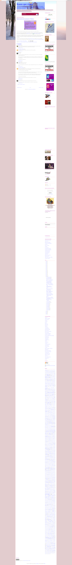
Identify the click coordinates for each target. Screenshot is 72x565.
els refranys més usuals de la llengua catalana (50, 430)
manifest (48, 474)
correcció (49, 414)
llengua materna (47, 469)
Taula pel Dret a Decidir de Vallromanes (51, 534)
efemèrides (52, 426)
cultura (50, 416)
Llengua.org (51, 469)
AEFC (54, 375)
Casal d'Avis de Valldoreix (48, 401)
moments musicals (52, 482)
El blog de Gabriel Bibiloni (48, 333)
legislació (54, 467)
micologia (46, 480)
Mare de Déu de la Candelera (49, 476)
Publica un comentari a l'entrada (21, 84)
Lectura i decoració (47, 346)
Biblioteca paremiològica (47, 242)
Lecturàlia (49, 467)
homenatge (48, 449)
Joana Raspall (53, 458)
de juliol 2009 (47, 304)
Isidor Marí (54, 454)
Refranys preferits (51, 521)
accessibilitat (54, 373)
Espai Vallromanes (47, 337)
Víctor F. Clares (52, 547)
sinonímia (46, 530)
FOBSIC (46, 442)
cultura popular (53, 416)
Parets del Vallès (46, 498)
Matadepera (50, 478)
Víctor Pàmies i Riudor (21, 67)
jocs (50, 459)
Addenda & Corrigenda (47, 318)
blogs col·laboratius (50, 395)
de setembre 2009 (48, 302)
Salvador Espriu (53, 526)
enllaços (46, 433)
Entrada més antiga (41, 87)
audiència (50, 385)
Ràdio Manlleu (47, 515)
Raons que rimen (25, 4)
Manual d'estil (52, 474)
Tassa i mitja (46, 534)
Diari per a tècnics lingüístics (48, 331)
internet (47, 454)
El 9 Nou (46, 427)
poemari (48, 504)
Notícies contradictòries (47, 488)
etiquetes (46, 437)
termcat (53, 536)
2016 (46, 269)
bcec (45, 390)
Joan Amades (46, 456)
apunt (46, 380)
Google (50, 447)
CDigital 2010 (48, 403)
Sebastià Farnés (28, 33)
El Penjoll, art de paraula (47, 334)
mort (49, 484)
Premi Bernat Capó (47, 506)
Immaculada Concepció (49, 452)
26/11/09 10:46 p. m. (20, 66)
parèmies (53, 492)
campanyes (46, 399)
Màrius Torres (47, 478)
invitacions (50, 454)
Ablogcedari (51, 373)
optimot (48, 491)
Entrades (47, 184)
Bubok (47, 397)
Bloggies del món (49, 394)
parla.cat (49, 498)
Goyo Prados (54, 448)
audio (53, 385)
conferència (46, 411)
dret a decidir (50, 424)
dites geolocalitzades (51, 422)
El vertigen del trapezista (50, 429)
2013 (46, 272)
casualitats (52, 401)
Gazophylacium (47, 446)
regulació (51, 522)
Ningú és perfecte (49, 487)
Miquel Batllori (53, 480)
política (46, 505)
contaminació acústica (47, 413)
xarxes (52, 551)
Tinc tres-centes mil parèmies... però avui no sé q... (49, 289)
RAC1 (52, 513)
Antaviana (46, 320)
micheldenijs (37, 563)
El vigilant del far (47, 336)
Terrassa (49, 537)
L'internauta (50, 463)
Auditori (50, 386)
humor (48, 450)
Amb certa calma (47, 319)
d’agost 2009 (47, 303)
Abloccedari (49, 373)
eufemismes (49, 437)
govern (51, 448)
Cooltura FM (46, 414)
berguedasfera (52, 390)
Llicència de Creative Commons (26, 560)
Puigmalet (19, 61)
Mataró (52, 478)
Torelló (52, 538)
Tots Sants (51, 539)
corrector (51, 414)
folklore (51, 442)
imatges (45, 452)
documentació (46, 424)
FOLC (49, 442)
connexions (46, 412)
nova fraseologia (52, 488)
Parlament (54, 498)
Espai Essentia (47, 435)
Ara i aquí (53, 380)
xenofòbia (54, 552)
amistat (51, 377)
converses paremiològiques (52, 413)
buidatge (52, 397)
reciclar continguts (50, 517)
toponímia (46, 538)
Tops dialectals (49, 538)
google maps (46, 448)
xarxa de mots (49, 551)
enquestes (49, 433)
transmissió (46, 541)
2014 (46, 271)
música (53, 485)
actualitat (47, 374)
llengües (54, 469)
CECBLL (51, 403)
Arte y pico (46, 381)
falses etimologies (49, 439)
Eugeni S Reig (52, 437)
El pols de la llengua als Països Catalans (49, 335)
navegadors (46, 486)
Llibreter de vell (52, 470)
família (51, 439)
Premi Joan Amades (49, 507)
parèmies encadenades (47, 493)
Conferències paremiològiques (48, 243)
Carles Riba (46, 400)
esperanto (54, 435)
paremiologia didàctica (47, 496)
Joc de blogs (46, 459)
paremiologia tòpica (47, 497)
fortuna (52, 443)
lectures (51, 467)
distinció (47, 422)
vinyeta (45, 549)
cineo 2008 (50, 407)
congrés (53, 411)
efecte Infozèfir (49, 426)
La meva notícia (53, 465)
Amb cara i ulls (47, 377)
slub (48, 530)
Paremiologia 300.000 (48, 290)
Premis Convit (46, 508)
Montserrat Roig (46, 484)
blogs (45, 395)
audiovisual (46, 386)
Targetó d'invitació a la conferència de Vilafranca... (49, 286)
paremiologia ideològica (53, 496)
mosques (52, 484)
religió (45, 523)
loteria (50, 472)
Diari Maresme (46, 420)
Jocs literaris (53, 459)
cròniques (53, 415)
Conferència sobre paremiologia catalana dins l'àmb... (49, 295)
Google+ (49, 448)
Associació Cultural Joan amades (48, 383)
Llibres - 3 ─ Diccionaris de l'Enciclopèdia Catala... (49, 281)
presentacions (49, 509)
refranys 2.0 (52, 519)
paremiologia (47, 494)
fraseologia (52, 444)
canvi (54, 399)
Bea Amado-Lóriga (48, 390)
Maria (19, 52)
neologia (49, 486)
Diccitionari (46, 244)
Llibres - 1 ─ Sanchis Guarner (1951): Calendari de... (49, 291)
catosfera (48, 402)
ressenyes (46, 524)
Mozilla (54, 484)
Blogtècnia (54, 395)
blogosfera (53, 394)
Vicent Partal (49, 547)
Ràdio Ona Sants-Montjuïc (51, 515)
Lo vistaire (46, 347)
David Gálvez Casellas (47, 329)
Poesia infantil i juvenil (47, 353)
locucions (49, 472)
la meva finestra (49, 465)
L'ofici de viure (52, 463)
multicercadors (46, 485)
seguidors (54, 528)
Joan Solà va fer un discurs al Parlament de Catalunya (38, 39)
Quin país (48, 513)
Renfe (49, 523)
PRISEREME (53, 509)
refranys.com (46, 522)
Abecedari (46, 373)
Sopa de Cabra (48, 532)
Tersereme (52, 537)
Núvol (54, 489)
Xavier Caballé (48, 552)
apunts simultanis (49, 380)
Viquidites (51, 549)
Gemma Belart (51, 446)
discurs (45, 422)
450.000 (45, 372)
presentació (46, 509)
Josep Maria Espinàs (51, 460)
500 (47, 372)
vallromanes (53, 545)
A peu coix (46, 317)
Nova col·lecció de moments (48, 351)
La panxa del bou (47, 345)
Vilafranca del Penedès (51, 548)
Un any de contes (48, 543)
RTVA (47, 526)
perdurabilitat (53, 500)
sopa (45, 532)
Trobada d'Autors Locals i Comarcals (51, 541)
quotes (50, 513)
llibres (49, 470)
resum (49, 524)
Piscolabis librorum (47, 352)
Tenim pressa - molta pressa (48, 536)
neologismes (52, 486)
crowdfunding (46, 416)
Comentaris (47, 185)
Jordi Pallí (48, 174)
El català (53, 427)
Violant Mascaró (48, 549)
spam (50, 532)
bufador (50, 397)
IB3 (50, 450)
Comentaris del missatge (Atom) (31, 89)
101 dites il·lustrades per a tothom (52, 370)
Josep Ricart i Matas (50, 461)
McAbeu (54, 478)
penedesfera (50, 500)
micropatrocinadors (49, 480)
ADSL (52, 375)
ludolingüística (53, 472)
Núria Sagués (51, 489)
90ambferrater (52, 372)
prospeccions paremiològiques (48, 511)
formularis (50, 443)
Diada (54, 418)
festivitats (46, 441)
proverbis (53, 511)
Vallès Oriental (46, 545)
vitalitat (48, 550)
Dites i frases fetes (47, 245)
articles (50, 381)
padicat (50, 491)
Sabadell (50, 526)
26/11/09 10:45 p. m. (20, 60)
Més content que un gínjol (48, 350)
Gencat (54, 446)
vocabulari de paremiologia (52, 550)
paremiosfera (52, 497)
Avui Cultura (53, 388)
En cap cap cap (46, 247)
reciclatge (53, 517)
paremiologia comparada (51, 495)
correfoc (54, 414)
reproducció (54, 523)
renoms (51, 523)
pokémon (54, 504)
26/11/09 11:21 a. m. (20, 47)
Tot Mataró (49, 539)
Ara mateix (46, 321)
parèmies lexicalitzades (53, 493)
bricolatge (54, 396)
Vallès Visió (50, 545)
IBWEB (52, 450)
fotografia (54, 443)
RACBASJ (54, 513)
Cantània (52, 399)
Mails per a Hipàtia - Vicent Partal (48, 348)
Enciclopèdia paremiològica (48, 248)
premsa (53, 508)
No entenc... (47, 296)
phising (54, 502)
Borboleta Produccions (51, 396)
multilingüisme (50, 485)
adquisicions (48, 375)
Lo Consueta (53, 471)
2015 (46, 270)
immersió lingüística (53, 452)
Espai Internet (50, 435)
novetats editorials (47, 489)
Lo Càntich (51, 471)
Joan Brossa (50, 456)
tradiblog (54, 539)
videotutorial (47, 548)
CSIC (49, 416)
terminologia (46, 537)
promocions (53, 510)
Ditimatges (46, 246)
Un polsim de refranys (47, 258)
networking (54, 486)
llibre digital (46, 470)
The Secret (54, 537)
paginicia (53, 491)
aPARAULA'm (51, 379)
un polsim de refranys (53, 543)
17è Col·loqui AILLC (47, 371)
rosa (47, 525)
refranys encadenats (50, 520)
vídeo (54, 547)
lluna (48, 471)
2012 (46, 273)
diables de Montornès (51, 418)
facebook (46, 439)
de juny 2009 (47, 305)
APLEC (54, 379)
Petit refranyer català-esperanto (50, 502)
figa (48, 441)
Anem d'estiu (53, 377)
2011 (46, 274)
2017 (46, 268)
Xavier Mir (51, 552)
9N (54, 372)
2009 (46, 276)
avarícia (50, 388)
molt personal (47, 482)
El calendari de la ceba (50, 427)
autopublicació (46, 388)
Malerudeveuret (46, 349)
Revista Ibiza (53, 524)
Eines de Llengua (47, 332)
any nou (49, 379)
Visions (45, 550)
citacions (53, 407)
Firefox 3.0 (50, 441)
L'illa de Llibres (46, 463)
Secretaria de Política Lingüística (50, 528)
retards (51, 524)
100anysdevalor (46, 370)
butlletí (54, 397)
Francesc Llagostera (48, 444)
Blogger (45, 394)
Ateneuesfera (46, 385)
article (48, 381)
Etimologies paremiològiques (48, 249)
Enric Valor (53, 433)
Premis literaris (50, 508)
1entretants (51, 371)
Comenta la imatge (47, 409)
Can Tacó (49, 399)
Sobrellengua (52, 530)
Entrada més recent (19, 87)
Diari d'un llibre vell (47, 330)
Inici (30, 87)
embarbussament (47, 431)
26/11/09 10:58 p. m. (20, 78)
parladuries (52, 498)
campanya (53, 398)
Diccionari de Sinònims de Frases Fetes (51, 420)
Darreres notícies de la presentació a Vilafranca (49, 282)
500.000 (49, 372)
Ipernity (52, 454)
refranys (48, 519)
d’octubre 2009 (48, 301)
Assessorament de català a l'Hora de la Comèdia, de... (50, 298)
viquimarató (54, 549)
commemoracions (52, 409)
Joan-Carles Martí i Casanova (48, 458)
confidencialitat (50, 411)
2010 (46, 275)
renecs (47, 523)
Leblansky (46, 467)
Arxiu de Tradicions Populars (52, 382)
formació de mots (46, 443)
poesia (51, 504)
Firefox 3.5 (53, 441)
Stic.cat (52, 532)
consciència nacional (50, 412)
